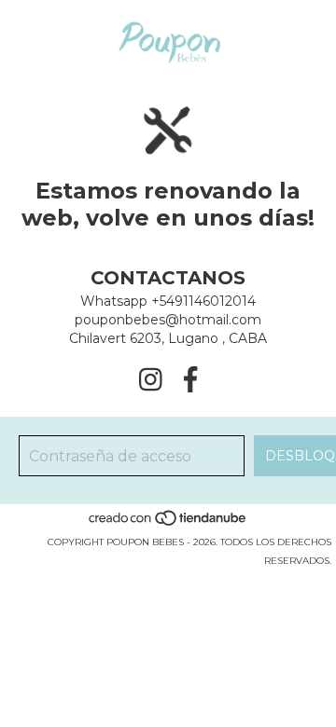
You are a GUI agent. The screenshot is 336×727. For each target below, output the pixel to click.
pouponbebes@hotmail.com (168, 319)
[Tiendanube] (168, 523)
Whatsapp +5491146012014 (168, 301)
